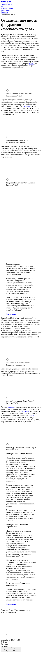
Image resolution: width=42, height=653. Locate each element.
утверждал (24, 411)
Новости (4, 13)
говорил (11, 407)
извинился (27, 106)
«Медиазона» (11, 314)
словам (31, 415)
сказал (31, 64)
